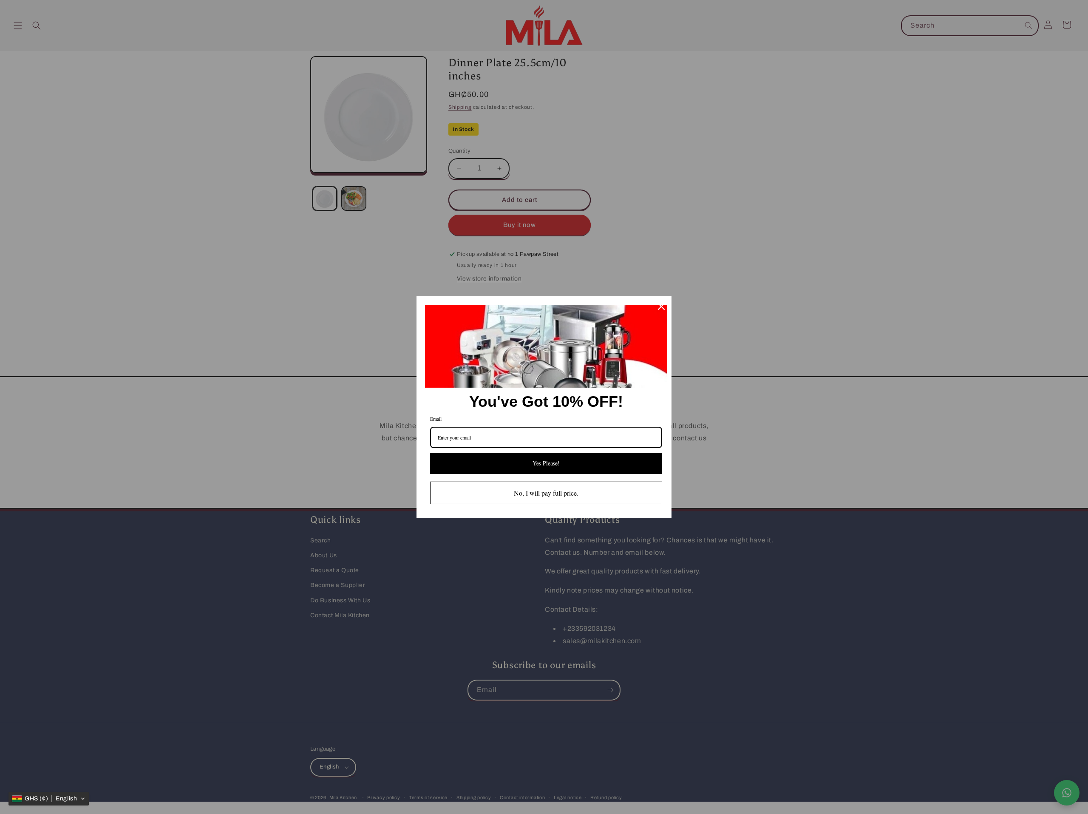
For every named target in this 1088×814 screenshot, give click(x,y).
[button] (48, 798)
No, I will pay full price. (546, 492)
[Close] (661, 306)
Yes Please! (546, 463)
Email (436, 418)
